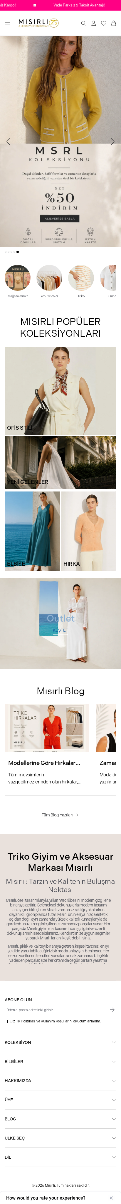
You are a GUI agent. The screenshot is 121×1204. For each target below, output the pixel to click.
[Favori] (103, 23)
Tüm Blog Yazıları (57, 815)
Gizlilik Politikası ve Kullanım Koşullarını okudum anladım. (55, 1021)
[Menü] (7, 23)
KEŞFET (60, 630)
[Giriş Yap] (93, 23)
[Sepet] (113, 23)
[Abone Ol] (112, 1009)
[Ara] (83, 23)
